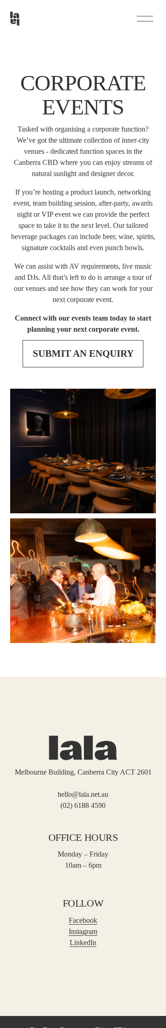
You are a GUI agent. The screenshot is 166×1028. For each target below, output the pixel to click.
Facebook (83, 920)
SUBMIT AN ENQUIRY (83, 353)
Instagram (83, 931)
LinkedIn (83, 942)
